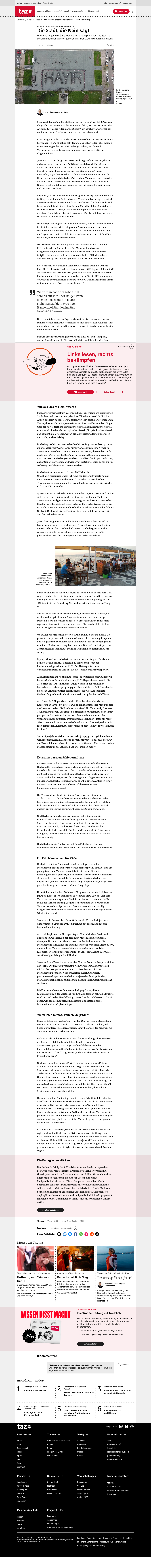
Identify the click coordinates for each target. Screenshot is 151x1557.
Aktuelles (81, 1440)
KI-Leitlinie (127, 1538)
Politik (29, 20)
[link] (50, 11)
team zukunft (53, 1482)
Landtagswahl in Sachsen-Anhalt (58, 1442)
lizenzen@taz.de (34, 1541)
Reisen (20, 1517)
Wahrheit (21, 1467)
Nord (19, 1463)
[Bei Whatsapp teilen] (81, 1234)
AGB (112, 1542)
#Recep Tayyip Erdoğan (69, 1221)
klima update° (23, 1489)
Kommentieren (53, 1228)
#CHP (82, 1221)
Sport (19, 1455)
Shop (19, 1524)
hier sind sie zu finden (64, 1370)
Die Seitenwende (84, 1448)
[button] (132, 11)
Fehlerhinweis (66, 1228)
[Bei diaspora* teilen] (86, 1234)
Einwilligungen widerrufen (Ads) (91, 1545)
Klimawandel (52, 1455)
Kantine (20, 1520)
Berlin (19, 1459)
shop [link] (39, 3)
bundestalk (22, 1482)
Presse (80, 1455)
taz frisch (51, 1486)
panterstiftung (113, 1455)
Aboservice (52, 1520)
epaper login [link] (127, 3)
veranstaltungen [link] (29, 3)
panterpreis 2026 (114, 1459)
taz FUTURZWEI (114, 1486)
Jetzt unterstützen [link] (50, 1210)
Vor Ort (80, 1486)
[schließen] (131, 346)
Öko (19, 1444)
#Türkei (49, 1221)
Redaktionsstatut (95, 1538)
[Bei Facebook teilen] (75, 1234)
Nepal (49, 1448)
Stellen (80, 1452)
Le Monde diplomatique (117, 1490)
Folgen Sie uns (111, 1427)
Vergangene (82, 1493)
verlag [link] (19, 3)
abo (109, 1440)
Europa (37, 20)
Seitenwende (120, 1542)
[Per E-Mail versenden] (59, 1234)
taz (24, 1426)
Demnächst (82, 1482)
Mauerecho (22, 1493)
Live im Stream (83, 1489)
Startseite (21, 20)
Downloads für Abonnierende (60, 1527)
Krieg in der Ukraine (56, 1452)
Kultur (19, 1452)
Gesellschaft (22, 1448)
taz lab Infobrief (54, 1493)
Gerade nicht (123, 347)
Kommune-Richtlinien (113, 1538)
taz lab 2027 (82, 1497)
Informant (81, 1542)
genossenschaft (114, 1444)
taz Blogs (111, 1483)
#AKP (56, 1221)
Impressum (104, 1542)
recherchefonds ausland (118, 1452)
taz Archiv (111, 1494)
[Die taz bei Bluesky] (126, 1428)
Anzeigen (21, 1528)
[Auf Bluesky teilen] (70, 1234)
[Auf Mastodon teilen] (65, 1234)
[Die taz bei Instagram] (132, 1428)
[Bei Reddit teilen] (92, 1234)
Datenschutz (92, 1542)
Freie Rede (22, 1497)
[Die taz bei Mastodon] (121, 1428)
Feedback (51, 1516)
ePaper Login (53, 1523)
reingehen (21, 1501)
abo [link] (105, 3)
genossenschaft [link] (115, 3)
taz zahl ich (112, 1448)
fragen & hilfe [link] (48, 3)
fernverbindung (24, 1486)
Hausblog (81, 1444)
